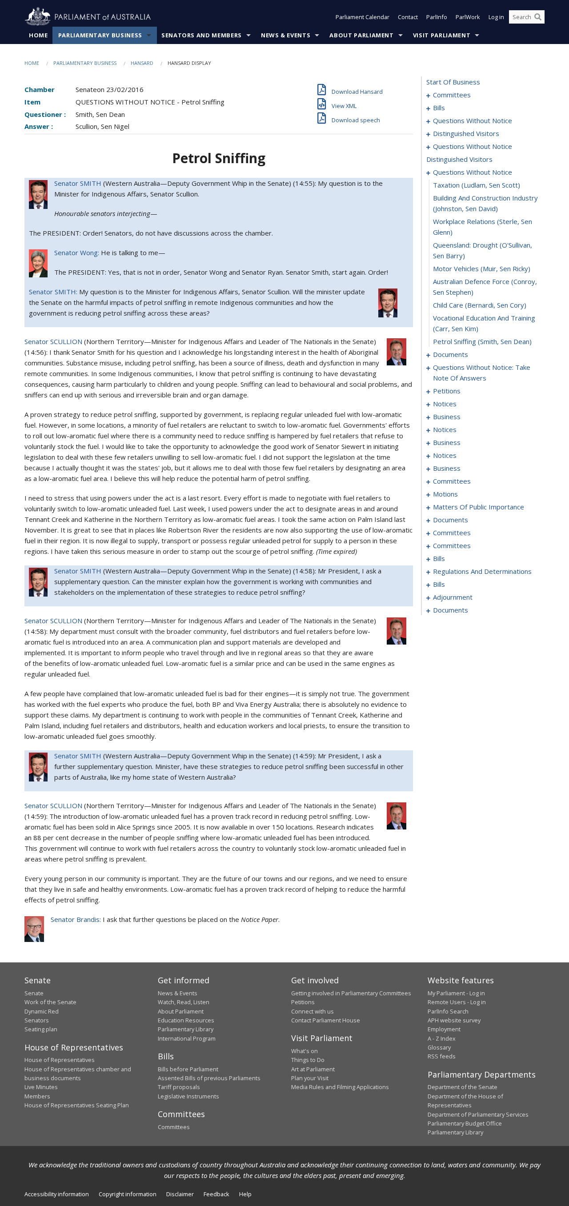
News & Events (285, 35)
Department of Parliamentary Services (478, 1114)
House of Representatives (59, 1060)
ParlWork (468, 17)
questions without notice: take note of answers (481, 372)
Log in (496, 17)
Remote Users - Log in (457, 1002)
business (447, 416)
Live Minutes (41, 1087)
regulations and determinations (482, 571)
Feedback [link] (216, 1194)
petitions (447, 390)
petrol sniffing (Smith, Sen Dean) (482, 341)
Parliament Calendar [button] (362, 17)
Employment (444, 1029)
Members (37, 1096)
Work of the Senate (50, 1002)
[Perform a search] (538, 17)
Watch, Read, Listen (183, 1002)
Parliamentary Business (100, 35)
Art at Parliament (313, 1069)
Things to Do (308, 1060)
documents (450, 354)
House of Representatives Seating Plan (76, 1105)
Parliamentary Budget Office (465, 1123)
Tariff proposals (179, 1087)
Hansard (142, 63)
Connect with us (312, 1011)
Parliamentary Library (185, 1029)
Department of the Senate (462, 1087)
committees (452, 94)
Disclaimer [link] (180, 1194)
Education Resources (186, 1020)
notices (445, 403)
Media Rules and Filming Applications (340, 1087)
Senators (36, 1020)
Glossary (439, 1047)
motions (445, 493)
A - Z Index (442, 1038)
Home (38, 35)
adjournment (453, 597)
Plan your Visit (310, 1078)
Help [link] (245, 1194)
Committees (174, 1127)
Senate (34, 993)
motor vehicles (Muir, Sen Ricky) (481, 268)
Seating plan (40, 1029)
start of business (453, 81)
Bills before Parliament (188, 1069)
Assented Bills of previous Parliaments (209, 1078)
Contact (408, 17)
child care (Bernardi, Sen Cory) (479, 304)
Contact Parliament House (325, 1020)
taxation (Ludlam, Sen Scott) (476, 184)
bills (439, 107)
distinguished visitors (466, 133)
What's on (304, 1051)
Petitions (303, 1002)
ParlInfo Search (448, 1011)
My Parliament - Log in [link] (456, 993)
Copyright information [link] (127, 1194)
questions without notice (472, 120)
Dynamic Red (41, 1011)
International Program (187, 1038)
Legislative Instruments (188, 1096)
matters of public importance (478, 506)
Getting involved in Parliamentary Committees (351, 993)
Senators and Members (201, 35)
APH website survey (454, 1020)
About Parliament (361, 35)
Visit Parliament (441, 35)
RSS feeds (442, 1056)
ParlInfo (436, 17)
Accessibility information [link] (56, 1194)
